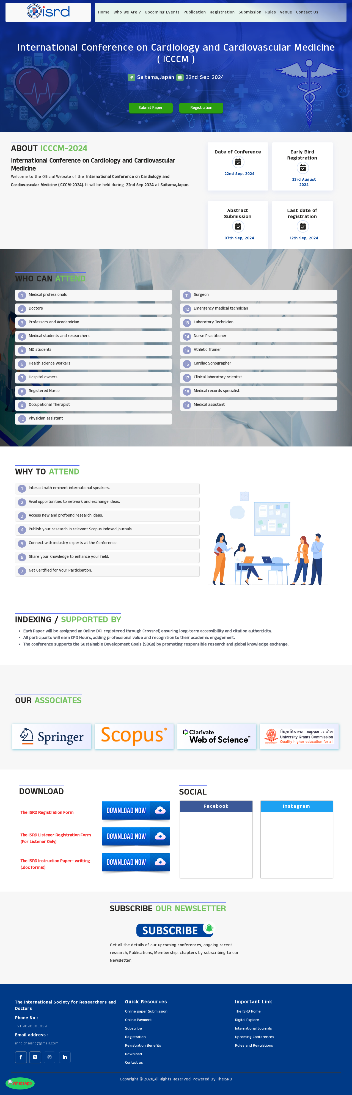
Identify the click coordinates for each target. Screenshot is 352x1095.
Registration (222, 12)
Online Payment (138, 1020)
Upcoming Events (162, 12)
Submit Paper (151, 108)
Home (104, 12)
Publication (195, 12)
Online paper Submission (146, 1011)
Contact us (134, 1062)
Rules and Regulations (254, 1045)
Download (133, 1054)
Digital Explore (247, 1020)
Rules (270, 12)
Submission (250, 12)
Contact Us (307, 12)
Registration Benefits (143, 1045)
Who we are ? (127, 12)
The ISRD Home (248, 1011)
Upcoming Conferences (254, 1037)
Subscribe (133, 1028)
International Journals (253, 1028)
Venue (286, 12)
